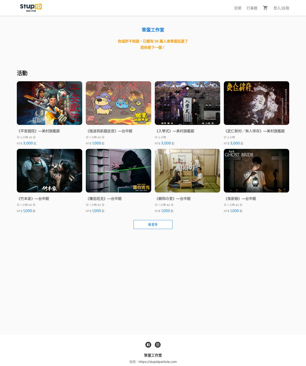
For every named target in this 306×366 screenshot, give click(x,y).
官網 (237, 8)
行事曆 (252, 8)
